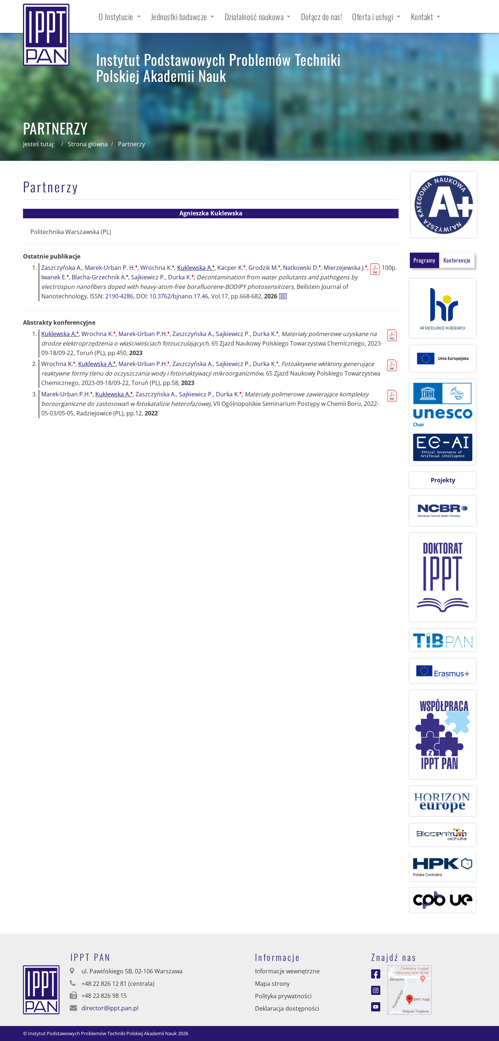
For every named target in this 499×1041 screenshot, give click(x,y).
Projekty (443, 480)
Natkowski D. (302, 268)
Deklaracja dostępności (287, 1008)
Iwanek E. (55, 277)
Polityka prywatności (283, 996)
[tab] (424, 260)
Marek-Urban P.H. (143, 334)
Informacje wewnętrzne (287, 971)
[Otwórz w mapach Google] (409, 989)
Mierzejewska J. (345, 268)
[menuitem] (119, 16)
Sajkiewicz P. (148, 277)
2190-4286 (119, 296)
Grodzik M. (264, 268)
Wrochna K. (157, 268)
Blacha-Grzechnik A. (100, 277)
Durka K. (181, 277)
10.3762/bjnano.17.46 (178, 296)
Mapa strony (272, 984)
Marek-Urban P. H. (111, 268)
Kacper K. (231, 268)
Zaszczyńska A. (61, 268)
